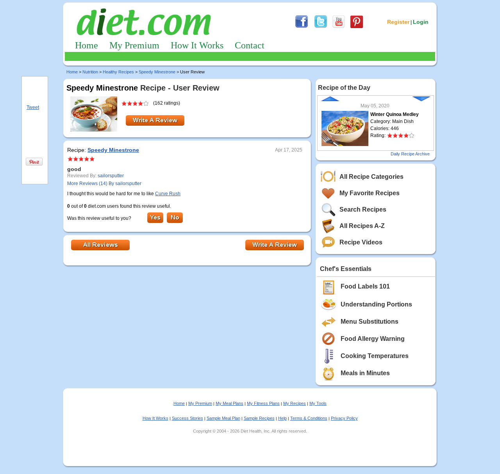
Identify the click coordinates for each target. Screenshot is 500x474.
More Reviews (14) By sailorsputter (104, 183)
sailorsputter (111, 175)
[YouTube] (338, 27)
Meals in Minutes (365, 373)
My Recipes (294, 403)
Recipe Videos (360, 242)
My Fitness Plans (263, 403)
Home (86, 45)
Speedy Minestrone (157, 71)
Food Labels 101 (365, 286)
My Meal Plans (229, 403)
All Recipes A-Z (362, 226)
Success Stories (187, 418)
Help (282, 418)
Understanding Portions (376, 304)
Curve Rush (167, 193)
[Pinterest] (356, 27)
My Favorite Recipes (369, 193)
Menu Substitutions (369, 321)
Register (398, 22)
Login (421, 22)
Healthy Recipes (118, 71)
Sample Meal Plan (223, 418)
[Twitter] (320, 27)
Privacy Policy (344, 418)
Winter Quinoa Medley (394, 114)
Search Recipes (362, 209)
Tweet (33, 107)
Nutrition (90, 71)
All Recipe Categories (371, 176)
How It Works (197, 45)
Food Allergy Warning (373, 338)
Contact (249, 45)
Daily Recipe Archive (410, 153)
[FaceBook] (301, 27)
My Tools (318, 403)
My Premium (134, 45)
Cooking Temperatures (375, 356)
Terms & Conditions (308, 418)
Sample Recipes (259, 418)
